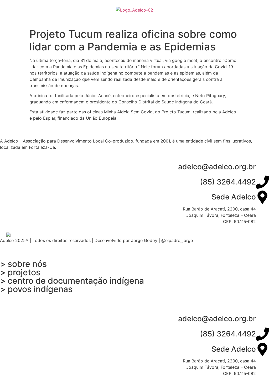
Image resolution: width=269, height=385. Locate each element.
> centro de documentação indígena (72, 281)
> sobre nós (23, 264)
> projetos (20, 272)
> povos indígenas (36, 289)
